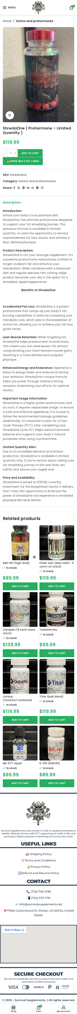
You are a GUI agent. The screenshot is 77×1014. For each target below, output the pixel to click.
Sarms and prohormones (34, 21)
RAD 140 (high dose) (16, 563)
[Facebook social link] (14, 187)
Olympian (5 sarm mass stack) (19, 631)
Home (7, 21)
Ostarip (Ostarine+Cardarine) (17, 698)
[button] (20, 586)
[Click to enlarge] (10, 115)
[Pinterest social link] (23, 187)
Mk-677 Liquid (12, 763)
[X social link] (18, 187)
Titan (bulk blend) (51, 696)
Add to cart (30, 153)
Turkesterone (48, 630)
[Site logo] (38, 7)
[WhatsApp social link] (32, 187)
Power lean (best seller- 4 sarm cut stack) (56, 564)
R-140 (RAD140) (49, 763)
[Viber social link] (42, 187)
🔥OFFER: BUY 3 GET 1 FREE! (23, 161)
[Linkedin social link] (28, 187)
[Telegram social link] (37, 187)
